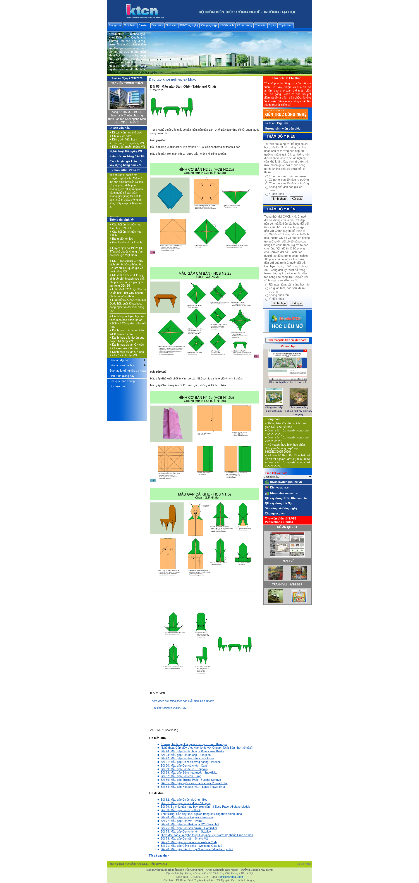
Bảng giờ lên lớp (121, 238)
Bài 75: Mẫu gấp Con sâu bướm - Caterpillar (189, 828)
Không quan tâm (279, 295)
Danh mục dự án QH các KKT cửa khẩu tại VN (127, 353)
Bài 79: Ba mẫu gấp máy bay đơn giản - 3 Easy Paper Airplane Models (206, 806)
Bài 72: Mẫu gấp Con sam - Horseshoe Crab (189, 842)
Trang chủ (115, 25)
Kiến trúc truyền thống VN (127, 146)
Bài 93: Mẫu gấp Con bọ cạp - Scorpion (186, 755)
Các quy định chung (122, 381)
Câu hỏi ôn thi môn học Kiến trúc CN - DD (125, 226)
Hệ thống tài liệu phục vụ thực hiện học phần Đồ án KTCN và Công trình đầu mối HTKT (128, 322)
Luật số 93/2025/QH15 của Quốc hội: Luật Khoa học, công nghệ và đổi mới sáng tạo (128, 305)
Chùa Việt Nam (120, 136)
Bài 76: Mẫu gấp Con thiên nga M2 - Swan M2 (190, 824)
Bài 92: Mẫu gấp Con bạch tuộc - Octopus (187, 758)
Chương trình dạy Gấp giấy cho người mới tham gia (194, 744)
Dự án (272, 25)
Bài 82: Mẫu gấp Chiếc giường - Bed (184, 799)
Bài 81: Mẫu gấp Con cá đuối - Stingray (186, 803)
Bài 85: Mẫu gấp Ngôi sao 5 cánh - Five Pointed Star (194, 783)
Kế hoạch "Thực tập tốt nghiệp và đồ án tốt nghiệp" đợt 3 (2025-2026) (287, 457)
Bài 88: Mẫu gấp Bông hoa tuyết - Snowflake (189, 772)
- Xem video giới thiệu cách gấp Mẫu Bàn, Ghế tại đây (182, 701)
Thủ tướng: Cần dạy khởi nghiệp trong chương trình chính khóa (201, 813)
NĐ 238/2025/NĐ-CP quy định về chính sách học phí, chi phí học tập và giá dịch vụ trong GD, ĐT (127, 280)
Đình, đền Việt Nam (123, 139)
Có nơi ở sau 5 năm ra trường (288, 176)
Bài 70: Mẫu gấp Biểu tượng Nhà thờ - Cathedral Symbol (197, 849)
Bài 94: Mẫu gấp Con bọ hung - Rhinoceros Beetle (192, 751)
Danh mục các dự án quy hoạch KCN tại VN (127, 339)
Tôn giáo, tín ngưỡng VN (127, 143)
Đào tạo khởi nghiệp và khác (128, 370)
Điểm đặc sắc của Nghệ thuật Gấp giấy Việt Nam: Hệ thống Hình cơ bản (207, 835)
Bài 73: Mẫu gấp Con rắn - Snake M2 (184, 838)
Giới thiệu (130, 25)
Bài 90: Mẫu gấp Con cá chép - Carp (184, 765)
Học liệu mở (117, 386)
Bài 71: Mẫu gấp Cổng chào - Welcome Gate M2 (191, 845)
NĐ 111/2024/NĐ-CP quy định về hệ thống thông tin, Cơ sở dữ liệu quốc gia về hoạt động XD (126, 266)
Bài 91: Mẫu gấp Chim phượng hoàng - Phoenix (191, 762)
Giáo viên (157, 25)
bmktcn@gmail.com (231, 876)
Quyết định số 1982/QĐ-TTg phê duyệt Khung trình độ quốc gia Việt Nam (126, 251)
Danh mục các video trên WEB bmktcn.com (127, 332)
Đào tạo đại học (119, 360)
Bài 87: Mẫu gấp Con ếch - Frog (181, 776)
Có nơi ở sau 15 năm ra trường (289, 183)
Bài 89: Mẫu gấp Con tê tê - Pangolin (184, 769)
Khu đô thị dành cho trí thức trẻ (287, 382)
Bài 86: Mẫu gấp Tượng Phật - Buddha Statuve (191, 779)
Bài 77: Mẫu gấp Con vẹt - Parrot (182, 820)
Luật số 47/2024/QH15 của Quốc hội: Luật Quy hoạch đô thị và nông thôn (128, 293)
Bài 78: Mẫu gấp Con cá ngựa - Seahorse (187, 817)
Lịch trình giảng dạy (122, 375)
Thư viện (260, 25)
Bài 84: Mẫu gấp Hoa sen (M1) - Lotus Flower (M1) (193, 786)
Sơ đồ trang (304, 864)
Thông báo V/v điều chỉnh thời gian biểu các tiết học (285, 425)
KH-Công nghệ (189, 25)
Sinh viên (171, 25)
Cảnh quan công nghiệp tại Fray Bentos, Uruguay (298, 411)
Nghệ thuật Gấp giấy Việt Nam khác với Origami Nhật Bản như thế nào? (206, 747)
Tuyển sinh (285, 25)
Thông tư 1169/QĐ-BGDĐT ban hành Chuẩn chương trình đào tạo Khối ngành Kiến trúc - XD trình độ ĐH (127, 117)
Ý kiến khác (276, 194)
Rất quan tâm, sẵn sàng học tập (289, 284)
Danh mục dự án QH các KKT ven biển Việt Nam (127, 346)
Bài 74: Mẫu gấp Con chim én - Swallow (186, 831)
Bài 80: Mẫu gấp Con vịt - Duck (181, 810)
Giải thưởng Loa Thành (126, 242)
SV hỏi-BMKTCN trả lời (125, 170)
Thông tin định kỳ (122, 219)
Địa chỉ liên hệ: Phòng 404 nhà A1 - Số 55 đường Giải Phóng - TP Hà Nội (209, 873)
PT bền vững (244, 25)
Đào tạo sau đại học (122, 365)
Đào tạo (143, 25)
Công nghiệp (209, 25)
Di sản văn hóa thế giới (126, 132)
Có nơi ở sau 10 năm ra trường (289, 179)
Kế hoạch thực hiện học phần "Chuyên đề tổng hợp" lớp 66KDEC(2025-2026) (285, 448)
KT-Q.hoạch (227, 25)
